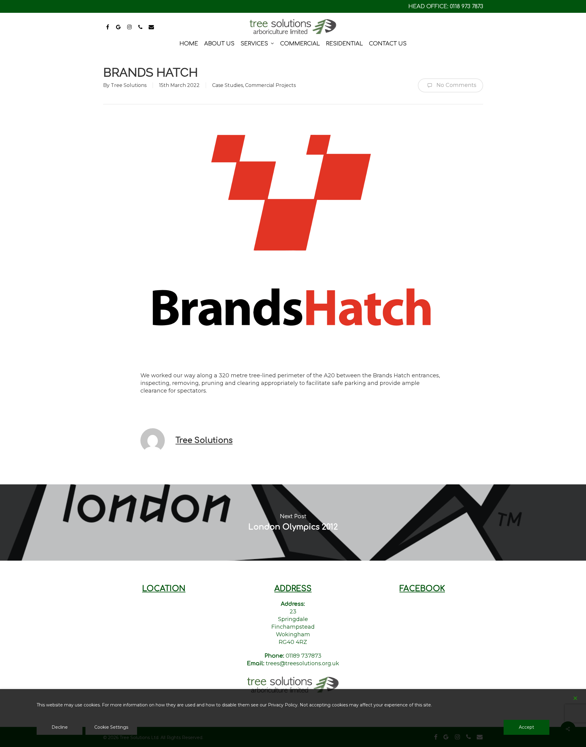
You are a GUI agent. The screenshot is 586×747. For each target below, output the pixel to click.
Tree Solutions (128, 85)
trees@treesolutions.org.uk (302, 663)
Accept (526, 727)
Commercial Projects (270, 85)
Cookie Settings (111, 727)
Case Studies (227, 85)
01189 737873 (303, 655)
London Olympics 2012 (293, 522)
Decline (60, 727)
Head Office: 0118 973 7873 (445, 6)
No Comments (455, 85)
